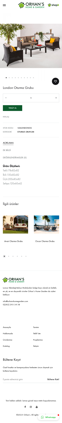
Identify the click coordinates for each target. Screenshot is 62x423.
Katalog (6, 346)
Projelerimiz (38, 339)
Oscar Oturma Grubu (45, 241)
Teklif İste (37, 333)
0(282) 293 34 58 (11, 304)
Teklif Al (12, 108)
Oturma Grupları (25, 132)
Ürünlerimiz (7, 339)
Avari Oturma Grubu (13, 241)
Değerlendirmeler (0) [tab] (15, 157)
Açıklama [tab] (8, 142)
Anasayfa (7, 327)
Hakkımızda (8, 333)
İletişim (36, 346)
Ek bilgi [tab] (7, 150)
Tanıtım (36, 327)
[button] (48, 417)
